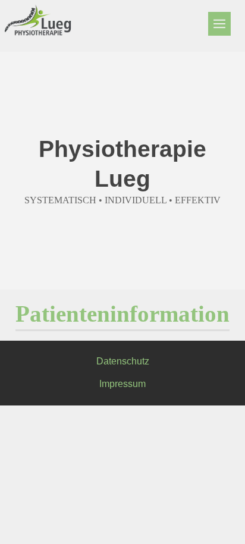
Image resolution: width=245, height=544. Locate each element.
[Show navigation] (219, 24)
